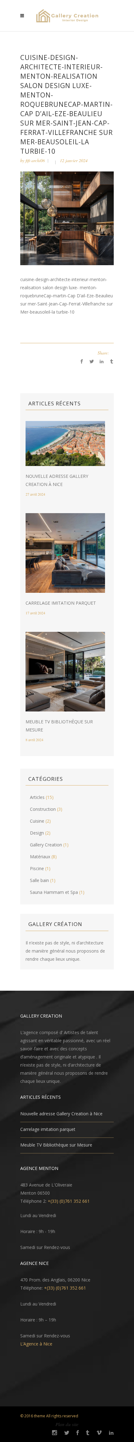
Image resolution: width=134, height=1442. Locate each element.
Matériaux (40, 857)
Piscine (37, 868)
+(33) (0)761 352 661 (69, 1201)
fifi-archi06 (35, 160)
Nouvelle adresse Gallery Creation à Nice (61, 1114)
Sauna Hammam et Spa (54, 892)
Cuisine (37, 821)
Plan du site (67, 1424)
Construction (43, 809)
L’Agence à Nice (36, 1344)
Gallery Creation (46, 845)
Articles (37, 797)
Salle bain (39, 880)
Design (37, 833)
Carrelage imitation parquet (61, 603)
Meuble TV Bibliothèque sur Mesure (56, 1145)
